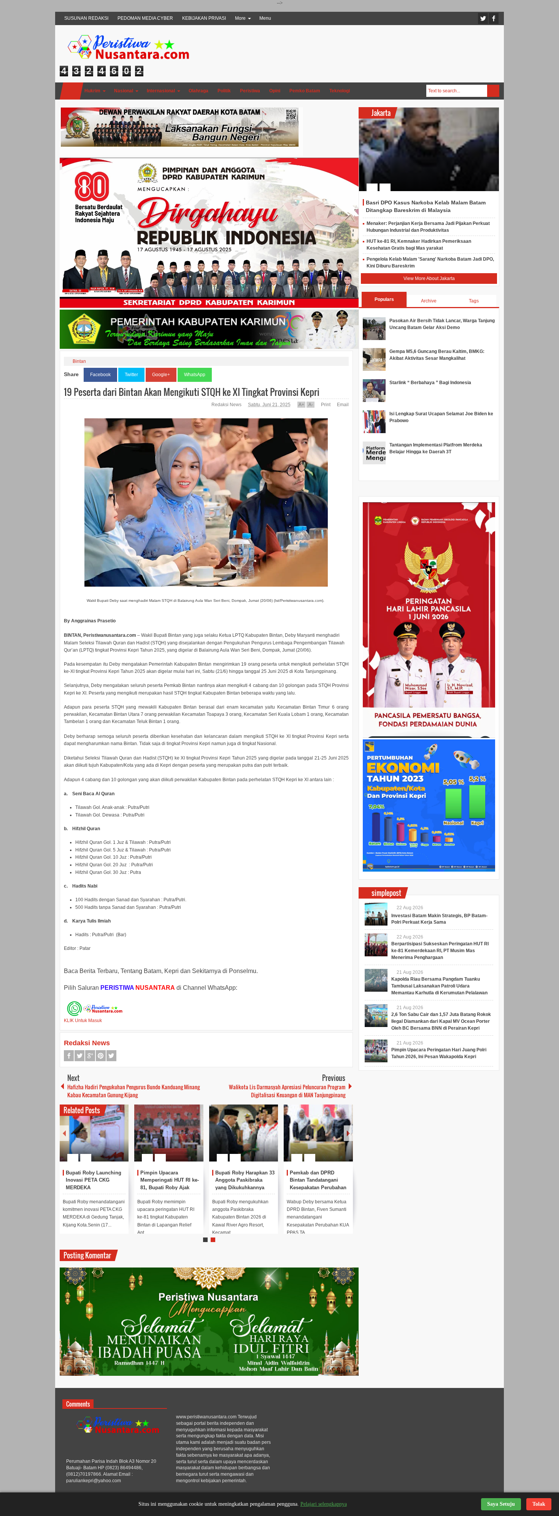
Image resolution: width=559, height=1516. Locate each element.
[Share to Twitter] (109, 1139)
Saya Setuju (501, 1504)
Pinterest (101, 1055)
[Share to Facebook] (100, 1139)
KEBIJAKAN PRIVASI (204, 18)
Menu (265, 18)
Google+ (161, 374)
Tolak (538, 1504)
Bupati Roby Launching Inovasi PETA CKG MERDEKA (93, 1180)
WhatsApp (194, 374)
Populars (384, 299)
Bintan (79, 361)
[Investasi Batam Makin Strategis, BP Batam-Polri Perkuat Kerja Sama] (376, 914)
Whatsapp (111, 1055)
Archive (429, 301)
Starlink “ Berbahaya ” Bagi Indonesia (430, 382)
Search (493, 91)
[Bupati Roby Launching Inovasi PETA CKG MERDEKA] (94, 1133)
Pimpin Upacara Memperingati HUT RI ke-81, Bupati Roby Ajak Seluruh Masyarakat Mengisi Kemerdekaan (169, 1188)
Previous (64, 1133)
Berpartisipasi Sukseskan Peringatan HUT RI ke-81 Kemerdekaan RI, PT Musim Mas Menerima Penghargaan (440, 950)
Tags (474, 301)
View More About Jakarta (429, 278)
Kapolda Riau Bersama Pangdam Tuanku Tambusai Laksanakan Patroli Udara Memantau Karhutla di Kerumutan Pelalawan (439, 985)
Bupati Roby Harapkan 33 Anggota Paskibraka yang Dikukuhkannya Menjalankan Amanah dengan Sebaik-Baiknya (245, 1188)
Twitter (483, 18)
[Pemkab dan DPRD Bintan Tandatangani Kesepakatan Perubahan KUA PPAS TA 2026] (318, 1133)
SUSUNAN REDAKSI (86, 18)
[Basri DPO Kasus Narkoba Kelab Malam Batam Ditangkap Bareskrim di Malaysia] (429, 149)
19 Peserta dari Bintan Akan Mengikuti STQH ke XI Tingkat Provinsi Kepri (191, 392)
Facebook (494, 18)
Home (71, 91)
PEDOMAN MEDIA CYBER (145, 18)
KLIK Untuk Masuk (83, 1020)
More (240, 18)
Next (348, 1133)
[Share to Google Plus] (119, 1139)
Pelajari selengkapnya (323, 1504)
